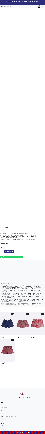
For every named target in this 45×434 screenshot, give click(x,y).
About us (3, 404)
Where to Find (4, 417)
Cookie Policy (4, 419)
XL (8, 247)
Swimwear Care (4, 415)
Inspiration (3, 406)
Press (2, 410)
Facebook (3, 425)
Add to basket (9, 251)
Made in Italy (4, 407)
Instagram (3, 427)
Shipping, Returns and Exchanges (8, 416)
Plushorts (8, 10)
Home (3, 10)
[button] (42, 6)
